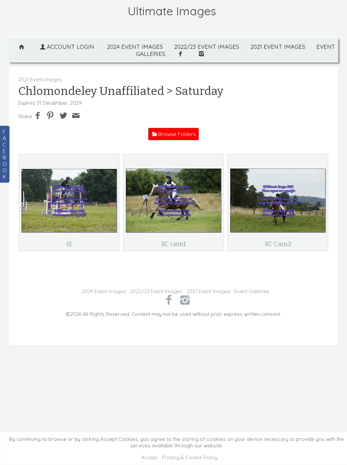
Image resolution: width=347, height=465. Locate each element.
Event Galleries (251, 291)
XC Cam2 (277, 244)
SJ (69, 244)
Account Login (70, 46)
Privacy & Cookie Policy (190, 457)
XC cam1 (173, 244)
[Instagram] (185, 299)
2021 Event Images (277, 46)
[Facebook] (168, 299)
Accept (149, 457)
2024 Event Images (135, 46)
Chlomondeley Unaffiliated (92, 91)
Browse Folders (177, 134)
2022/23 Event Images (206, 46)
